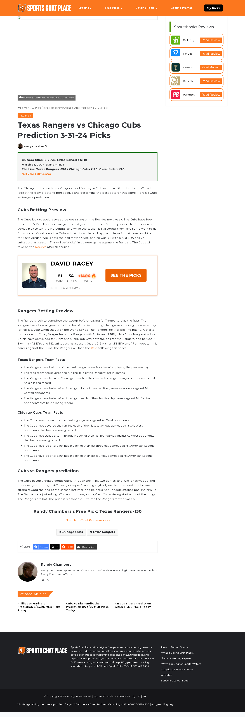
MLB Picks (35, 107)
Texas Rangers (103, 532)
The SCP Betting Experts (176, 658)
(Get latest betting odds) (36, 174)
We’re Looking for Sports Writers (181, 663)
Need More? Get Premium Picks (88, 520)
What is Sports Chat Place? (177, 652)
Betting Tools (145, 8)
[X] (47, 580)
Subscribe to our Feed (175, 680)
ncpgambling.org (162, 704)
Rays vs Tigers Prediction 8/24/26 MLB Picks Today (132, 605)
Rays (94, 348)
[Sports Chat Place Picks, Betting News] (44, 8)
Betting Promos (181, 8)
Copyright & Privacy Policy (177, 669)
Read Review (211, 40)
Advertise (167, 675)
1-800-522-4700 (139, 704)
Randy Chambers (34, 146)
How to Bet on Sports (174, 647)
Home (24, 107)
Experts (84, 8)
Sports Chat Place (105, 696)
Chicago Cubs (72, 532)
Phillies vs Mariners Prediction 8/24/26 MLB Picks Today (39, 607)
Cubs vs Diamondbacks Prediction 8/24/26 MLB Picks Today (87, 607)
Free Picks (112, 8)
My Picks (213, 8)
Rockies (40, 247)
